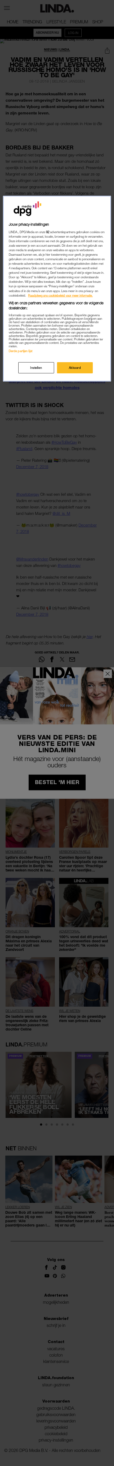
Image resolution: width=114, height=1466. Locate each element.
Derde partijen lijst (20, 351)
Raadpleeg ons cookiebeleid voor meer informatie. (60, 295)
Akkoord (75, 367)
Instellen (36, 367)
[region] (57, 289)
